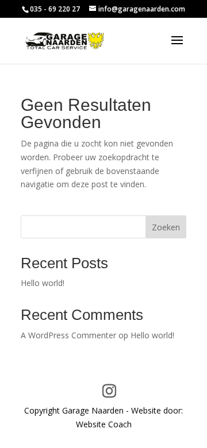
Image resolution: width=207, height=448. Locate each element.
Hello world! (42, 282)
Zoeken (166, 227)
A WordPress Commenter (68, 335)
